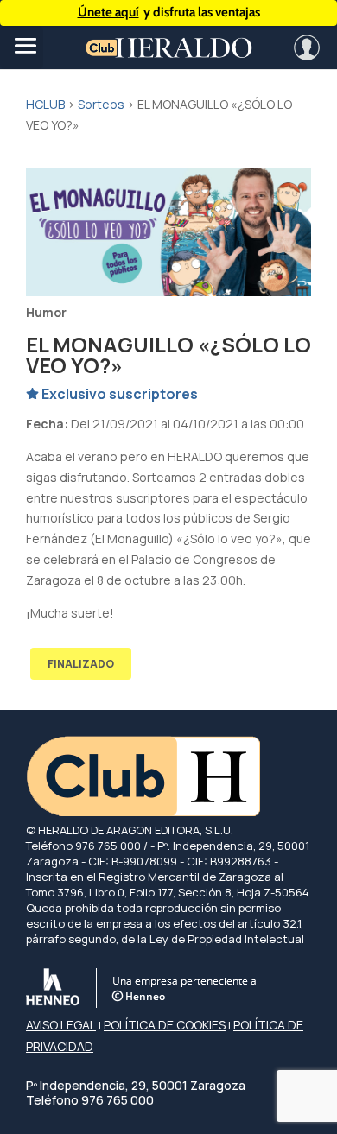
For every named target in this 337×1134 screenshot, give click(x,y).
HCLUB (45, 104)
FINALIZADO (81, 663)
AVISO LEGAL (61, 1025)
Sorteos (101, 104)
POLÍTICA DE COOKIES (165, 1025)
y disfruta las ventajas (169, 12)
